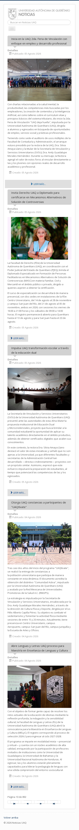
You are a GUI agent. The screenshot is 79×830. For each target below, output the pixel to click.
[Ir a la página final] (54, 802)
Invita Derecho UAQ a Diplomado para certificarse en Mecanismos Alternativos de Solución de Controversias (38, 197)
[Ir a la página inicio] (14, 802)
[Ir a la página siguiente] (41, 802)
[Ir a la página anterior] (27, 802)
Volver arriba (11, 817)
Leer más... (39, 184)
